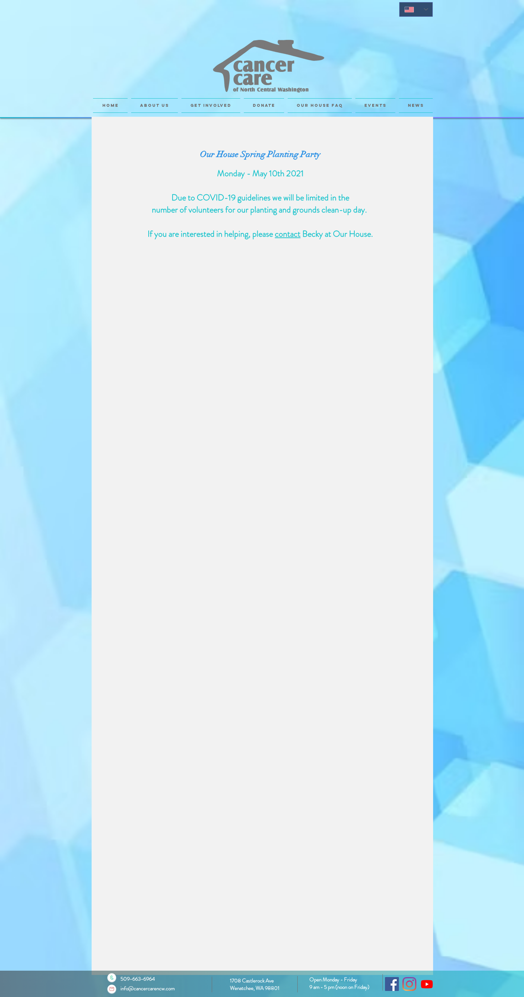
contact (287, 234)
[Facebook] (392, 984)
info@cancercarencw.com (147, 988)
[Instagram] (409, 984)
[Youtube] (427, 984)
